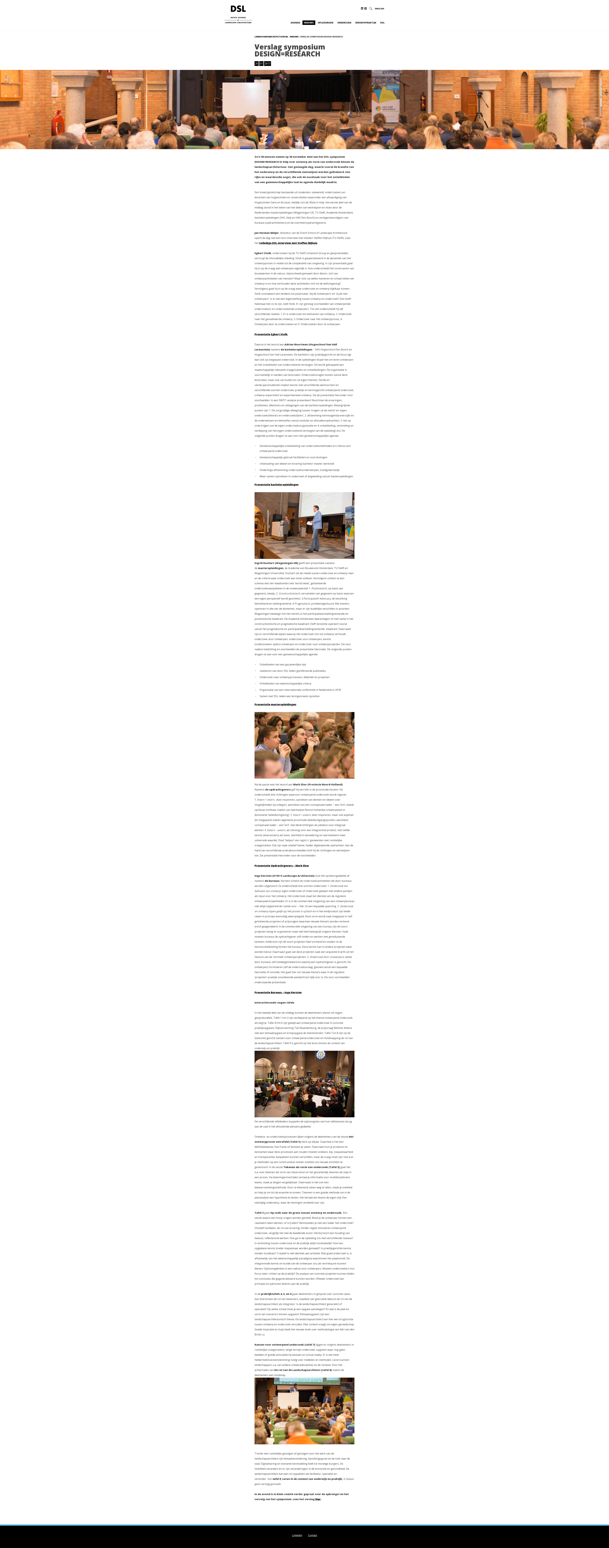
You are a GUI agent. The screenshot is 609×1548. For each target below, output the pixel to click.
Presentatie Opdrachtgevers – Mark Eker (282, 865)
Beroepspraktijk (365, 22)
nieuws (294, 36)
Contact (312, 1535)
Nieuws (309, 22)
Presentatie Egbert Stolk (271, 334)
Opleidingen (325, 22)
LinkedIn (297, 1535)
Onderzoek (344, 22)
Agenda (295, 22)
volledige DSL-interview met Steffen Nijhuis (288, 243)
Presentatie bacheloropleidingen (276, 484)
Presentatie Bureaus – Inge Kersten (278, 992)
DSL (382, 22)
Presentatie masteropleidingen (275, 704)
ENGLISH (379, 9)
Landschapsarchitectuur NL (271, 36)
